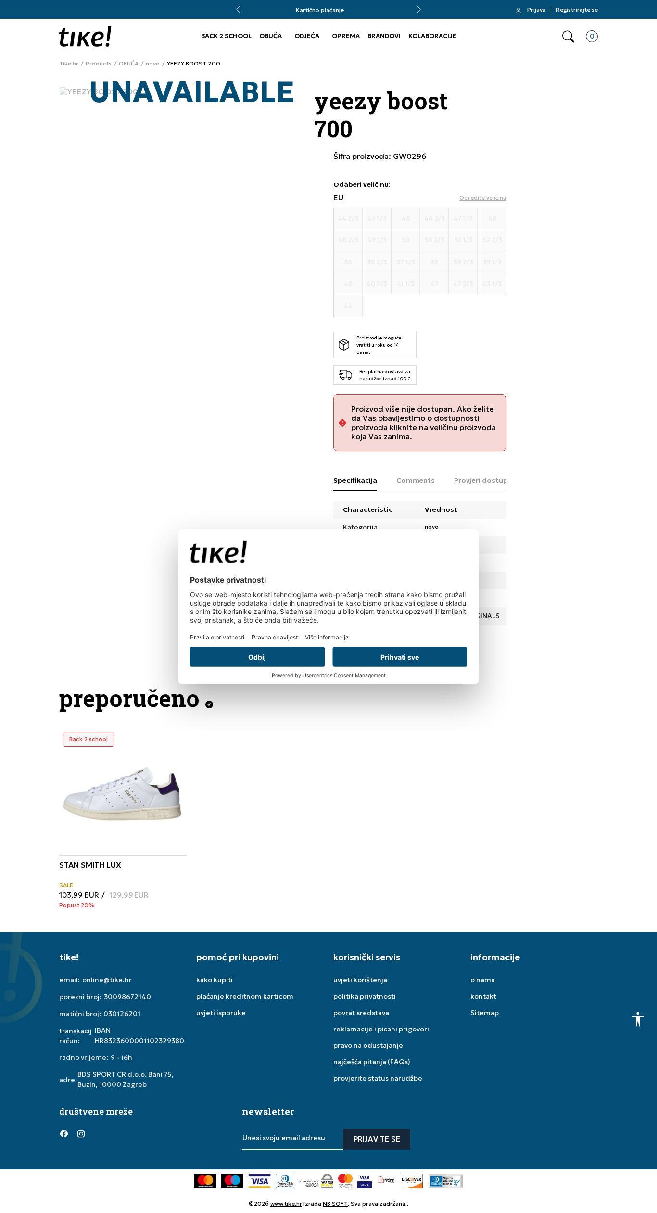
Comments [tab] (415, 480)
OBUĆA (270, 36)
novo (153, 63)
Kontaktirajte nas (328, 9)
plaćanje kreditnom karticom (244, 996)
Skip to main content (98, 14)
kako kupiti (214, 980)
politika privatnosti (364, 996)
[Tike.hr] (85, 36)
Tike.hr (68, 63)
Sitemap (484, 1012)
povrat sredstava (361, 1012)
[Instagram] (81, 1133)
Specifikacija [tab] (355, 480)
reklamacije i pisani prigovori (381, 1029)
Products (99, 63)
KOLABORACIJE (432, 36)
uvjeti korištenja (360, 980)
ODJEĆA (306, 36)
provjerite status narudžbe (377, 1078)
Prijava (536, 9)
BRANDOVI (384, 36)
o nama (482, 980)
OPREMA (346, 36)
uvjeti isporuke (221, 1012)
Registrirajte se (577, 9)
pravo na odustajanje (368, 1045)
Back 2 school (88, 739)
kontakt (483, 996)
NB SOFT (335, 1203)
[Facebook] (64, 1133)
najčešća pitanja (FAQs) (371, 1061)
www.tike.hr (286, 1203)
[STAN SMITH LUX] (123, 791)
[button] (568, 36)
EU (338, 197)
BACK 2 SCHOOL (226, 36)
